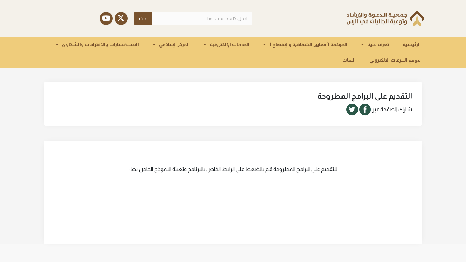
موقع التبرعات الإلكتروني (395, 60)
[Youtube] (106, 18)
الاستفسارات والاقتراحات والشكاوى (100, 44)
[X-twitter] (121, 18)
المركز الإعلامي (174, 44)
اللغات (349, 60)
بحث (143, 18)
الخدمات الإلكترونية (229, 44)
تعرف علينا (378, 44)
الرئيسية (412, 44)
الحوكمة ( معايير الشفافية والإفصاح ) (308, 44)
